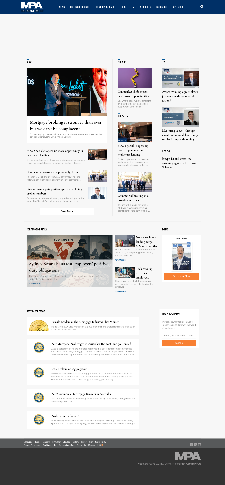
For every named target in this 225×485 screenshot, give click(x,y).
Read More (67, 211)
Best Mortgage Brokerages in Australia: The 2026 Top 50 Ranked (91, 344)
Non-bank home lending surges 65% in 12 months (146, 241)
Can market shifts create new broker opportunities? (134, 94)
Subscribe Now (181, 276)
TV (133, 6)
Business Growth (35, 283)
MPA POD (166, 150)
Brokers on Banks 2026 (65, 416)
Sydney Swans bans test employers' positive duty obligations (68, 267)
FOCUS (123, 6)
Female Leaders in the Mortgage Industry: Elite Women (85, 322)
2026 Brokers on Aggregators (69, 369)
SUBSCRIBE (161, 6)
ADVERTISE (178, 6)
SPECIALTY (123, 116)
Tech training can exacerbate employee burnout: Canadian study (145, 273)
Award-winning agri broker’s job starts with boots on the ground (180, 96)
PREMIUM (122, 62)
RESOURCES (145, 6)
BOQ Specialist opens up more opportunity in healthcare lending (55, 153)
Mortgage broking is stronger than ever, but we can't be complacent (66, 125)
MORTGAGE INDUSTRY (80, 6)
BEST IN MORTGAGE (105, 6)
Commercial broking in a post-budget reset (53, 172)
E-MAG (165, 229)
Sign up (179, 343)
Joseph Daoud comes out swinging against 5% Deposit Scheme (179, 163)
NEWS (62, 6)
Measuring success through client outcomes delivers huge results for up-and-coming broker (180, 135)
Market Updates (120, 259)
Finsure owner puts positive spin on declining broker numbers (54, 191)
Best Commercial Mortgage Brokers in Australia (81, 394)
